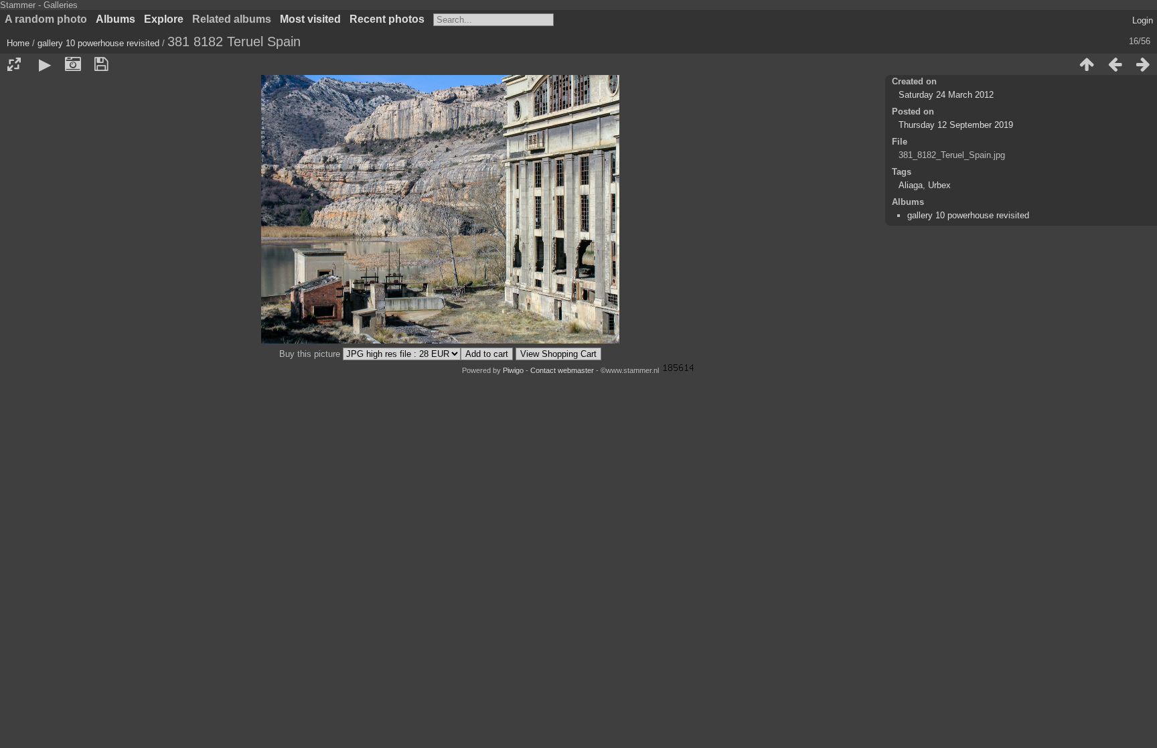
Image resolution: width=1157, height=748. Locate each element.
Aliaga (911, 185)
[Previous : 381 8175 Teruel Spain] (1115, 64)
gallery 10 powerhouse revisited (98, 43)
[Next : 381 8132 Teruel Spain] (1143, 64)
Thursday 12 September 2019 (956, 125)
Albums (115, 19)
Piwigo (513, 370)
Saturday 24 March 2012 (946, 95)
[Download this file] (101, 64)
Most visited (310, 19)
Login (1142, 20)
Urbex (939, 185)
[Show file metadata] (73, 64)
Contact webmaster (562, 370)
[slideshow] (45, 64)
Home (18, 43)
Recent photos (387, 19)
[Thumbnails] (1087, 64)
